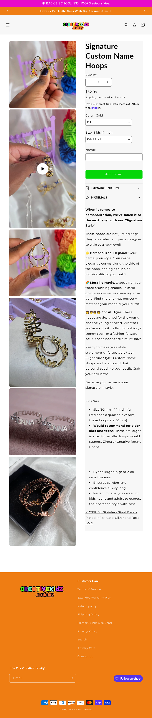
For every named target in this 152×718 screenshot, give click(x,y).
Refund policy (87, 606)
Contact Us (85, 656)
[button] (8, 25)
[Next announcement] (145, 11)
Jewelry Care (86, 648)
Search (82, 639)
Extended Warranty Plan (94, 597)
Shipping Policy (88, 614)
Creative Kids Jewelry (80, 709)
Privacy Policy (87, 631)
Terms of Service (89, 589)
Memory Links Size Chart (94, 622)
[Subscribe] (72, 678)
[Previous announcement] (7, 11)
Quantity (91, 74)
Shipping (90, 97)
